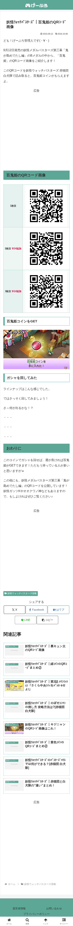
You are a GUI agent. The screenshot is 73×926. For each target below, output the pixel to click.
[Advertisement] (36, 130)
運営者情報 (19, 908)
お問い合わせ (54, 908)
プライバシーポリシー (36, 913)
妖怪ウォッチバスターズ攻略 (22, 593)
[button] (47, 620)
